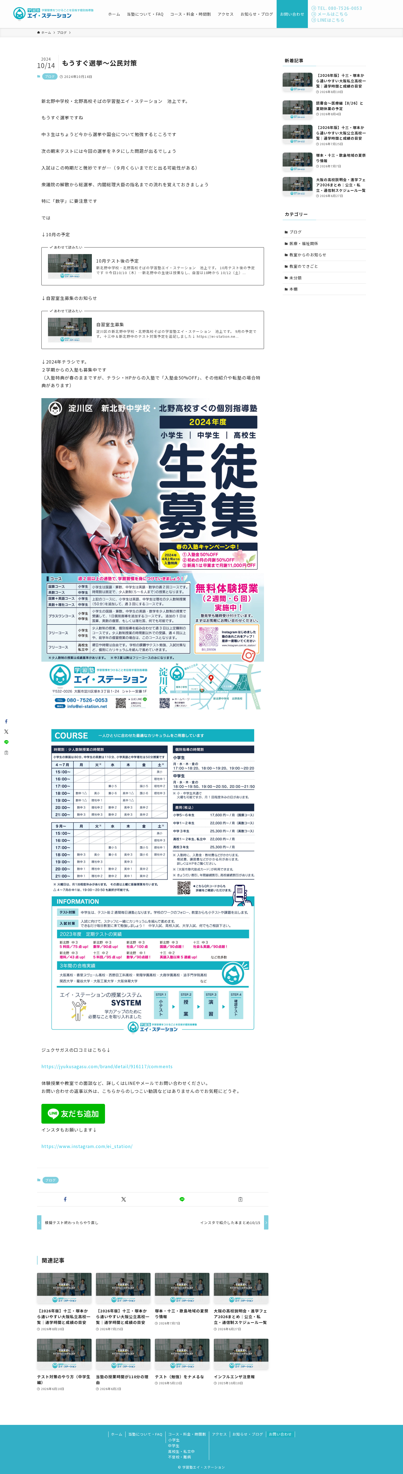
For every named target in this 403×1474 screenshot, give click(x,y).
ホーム (117, 1434)
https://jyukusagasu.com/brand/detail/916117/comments (107, 1066)
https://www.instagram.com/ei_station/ (87, 1146)
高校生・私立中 (181, 1451)
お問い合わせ (280, 1434)
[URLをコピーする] (240, 1199)
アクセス (219, 1434)
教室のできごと (304, 266)
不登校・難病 (179, 1456)
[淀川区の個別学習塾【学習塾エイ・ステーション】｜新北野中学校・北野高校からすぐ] (53, 14)
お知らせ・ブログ (247, 1434)
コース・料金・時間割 (187, 1434)
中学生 (174, 1445)
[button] (65, 1199)
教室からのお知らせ (308, 254)
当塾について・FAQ (145, 1434)
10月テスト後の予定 (117, 261)
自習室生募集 (110, 324)
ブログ (50, 76)
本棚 (294, 289)
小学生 (174, 1439)
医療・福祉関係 (304, 243)
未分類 (296, 277)
